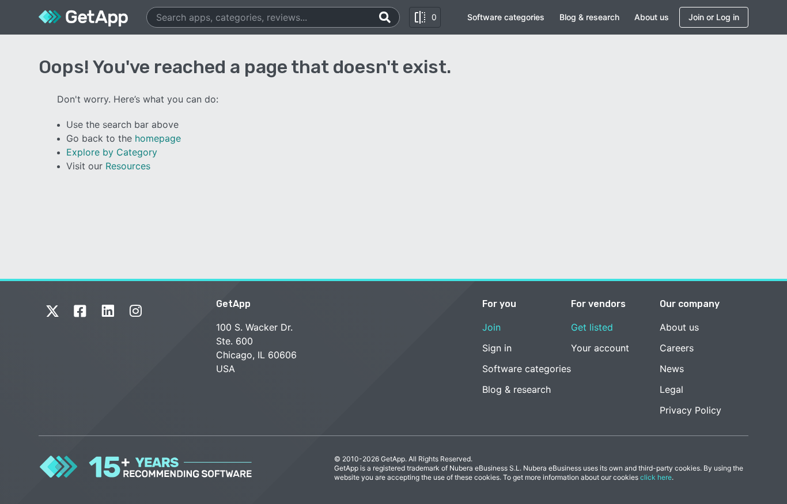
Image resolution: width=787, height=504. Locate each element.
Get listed (592, 327)
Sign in (497, 348)
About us (651, 17)
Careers (677, 348)
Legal (671, 389)
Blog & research (589, 17)
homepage (158, 138)
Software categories (505, 17)
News (672, 368)
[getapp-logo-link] (83, 17)
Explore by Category (111, 152)
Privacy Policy (690, 410)
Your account (600, 348)
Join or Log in (713, 17)
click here (656, 477)
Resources (127, 166)
